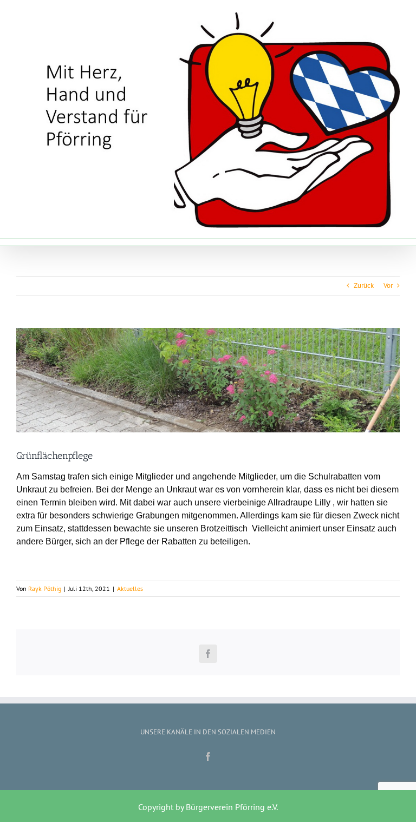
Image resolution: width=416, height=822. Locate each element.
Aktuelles (130, 588)
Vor (388, 285)
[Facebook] (208, 756)
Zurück (364, 285)
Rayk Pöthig (44, 588)
